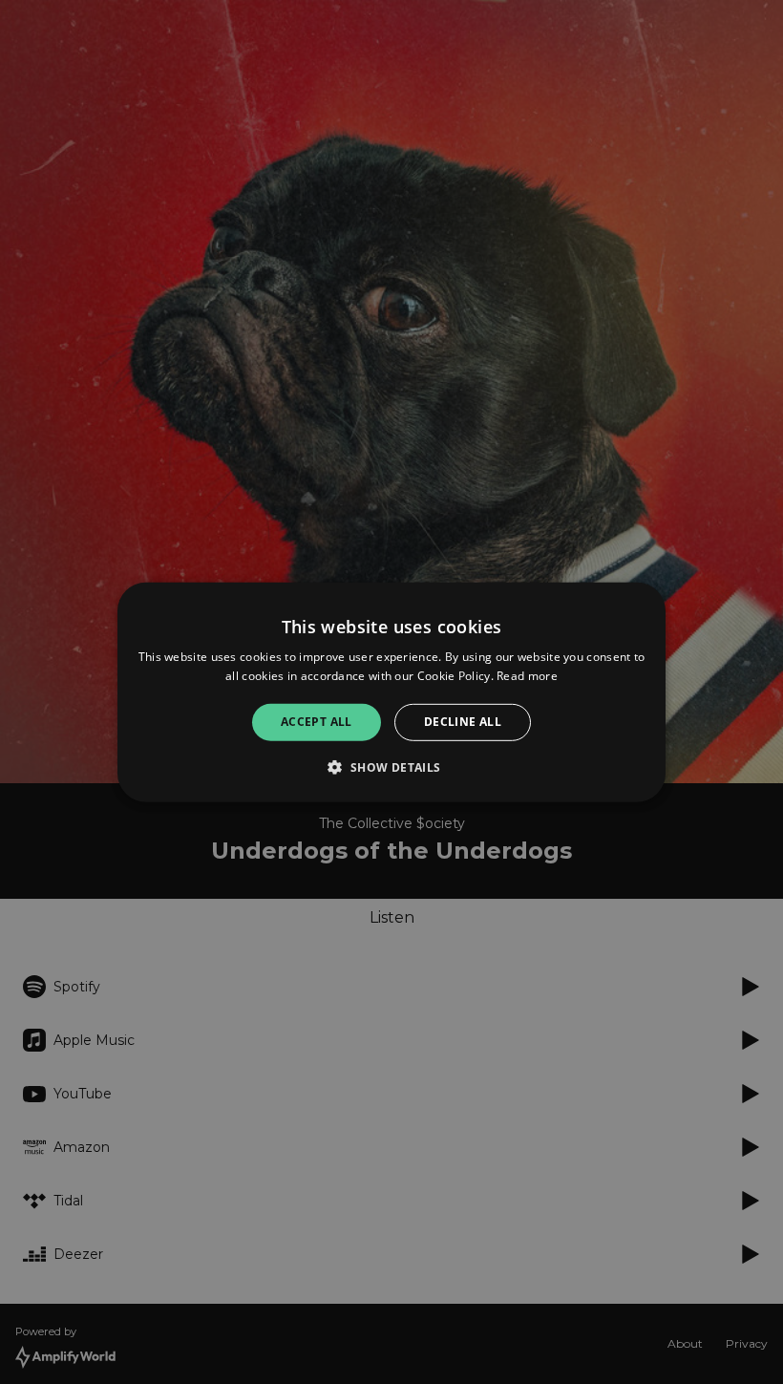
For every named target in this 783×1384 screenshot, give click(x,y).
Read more (527, 676)
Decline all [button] (462, 721)
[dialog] (391, 691)
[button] (391, 767)
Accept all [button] (316, 721)
